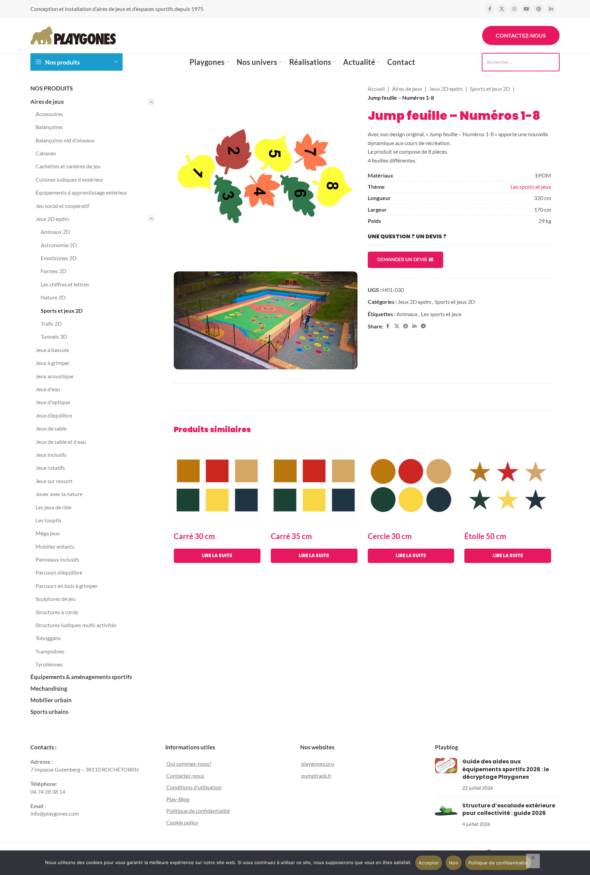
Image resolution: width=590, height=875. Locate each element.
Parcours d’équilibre (59, 572)
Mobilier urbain (51, 700)
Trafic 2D (51, 323)
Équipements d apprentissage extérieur (81, 192)
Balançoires (49, 127)
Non (453, 862)
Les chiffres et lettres (65, 284)
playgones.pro (317, 763)
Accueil (376, 88)
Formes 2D (53, 271)
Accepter (429, 862)
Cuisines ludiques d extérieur (69, 179)
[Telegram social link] (423, 326)
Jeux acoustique (54, 376)
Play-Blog (177, 799)
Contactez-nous (521, 35)
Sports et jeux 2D (62, 310)
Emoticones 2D (58, 258)
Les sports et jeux (530, 186)
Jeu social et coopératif (62, 205)
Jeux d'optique (53, 402)
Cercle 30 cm (390, 536)
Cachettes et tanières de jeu (68, 166)
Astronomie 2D (59, 245)
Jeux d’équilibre (54, 415)
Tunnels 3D (54, 336)
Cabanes (46, 153)
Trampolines (50, 651)
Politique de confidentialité (198, 810)
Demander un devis (402, 259)
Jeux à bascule (52, 350)
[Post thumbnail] (446, 774)
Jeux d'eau (48, 389)
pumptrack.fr (316, 775)
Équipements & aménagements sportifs (81, 676)
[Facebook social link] (489, 9)
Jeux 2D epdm (52, 218)
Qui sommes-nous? (188, 763)
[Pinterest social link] (539, 9)
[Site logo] (73, 34)
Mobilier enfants (55, 546)
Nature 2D (53, 297)
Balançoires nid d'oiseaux (65, 140)
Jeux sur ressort (54, 481)
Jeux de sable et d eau (61, 441)
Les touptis (48, 520)
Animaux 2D (55, 231)
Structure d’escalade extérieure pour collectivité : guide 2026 (508, 809)
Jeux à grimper (53, 362)
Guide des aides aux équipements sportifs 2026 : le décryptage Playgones (505, 769)
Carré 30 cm (194, 536)
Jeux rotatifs (50, 467)
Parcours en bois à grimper (67, 585)
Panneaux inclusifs (57, 559)
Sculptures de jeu (55, 598)
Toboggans (48, 638)
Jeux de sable (51, 428)
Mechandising (48, 688)
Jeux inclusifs (51, 454)
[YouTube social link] (526, 9)
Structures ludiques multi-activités (76, 625)
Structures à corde (57, 612)
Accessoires (49, 114)
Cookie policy (182, 822)
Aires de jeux (47, 101)
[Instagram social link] (514, 9)
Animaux (407, 314)
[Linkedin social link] (551, 9)
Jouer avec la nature (59, 494)
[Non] (533, 861)
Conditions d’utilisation (194, 787)
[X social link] (502, 9)
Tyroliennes (49, 664)
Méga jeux (48, 533)
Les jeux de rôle (53, 507)
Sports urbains (49, 711)
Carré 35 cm (291, 536)
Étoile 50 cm (485, 536)
